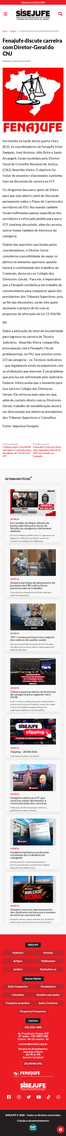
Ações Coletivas (48, 1003)
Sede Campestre (18, 986)
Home (5, 31)
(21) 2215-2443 (33, 1027)
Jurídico (17, 969)
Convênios (18, 994)
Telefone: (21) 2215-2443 (33, 2)
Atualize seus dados (48, 994)
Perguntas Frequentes (33, 1011)
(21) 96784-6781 (33, 1063)
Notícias (13, 31)
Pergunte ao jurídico (18, 1003)
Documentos (48, 986)
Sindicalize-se (48, 969)
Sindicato (17, 952)
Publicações (48, 961)
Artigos (17, 961)
